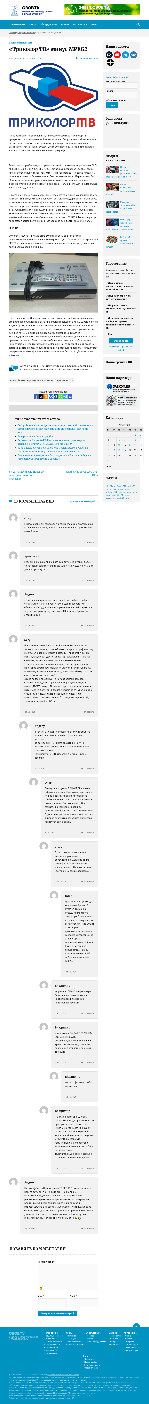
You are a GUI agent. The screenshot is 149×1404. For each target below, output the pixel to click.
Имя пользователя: (116, 81)
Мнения (128, 1338)
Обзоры (90, 1338)
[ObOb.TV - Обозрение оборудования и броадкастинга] (31, 10)
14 (130, 445)
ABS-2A (122, 492)
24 (108, 455)
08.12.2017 (50, 832)
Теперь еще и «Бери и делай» (35, 436)
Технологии (115, 1335)
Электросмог (130, 1347)
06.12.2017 (30, 542)
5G (115, 492)
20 (124, 450)
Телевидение (18, 24)
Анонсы (128, 1335)
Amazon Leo (110, 498)
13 (88, 58)
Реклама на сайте (92, 1365)
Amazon (113, 489)
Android (120, 498)
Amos (127, 495)
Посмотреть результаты (121, 346)
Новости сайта (90, 1362)
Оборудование (48, 24)
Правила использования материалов (63, 1374)
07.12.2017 (30, 626)
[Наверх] (136, 1327)
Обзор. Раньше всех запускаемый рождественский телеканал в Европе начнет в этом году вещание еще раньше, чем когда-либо (55, 429)
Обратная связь (91, 1367)
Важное (65, 24)
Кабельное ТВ (52, 1347)
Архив (121, 349)
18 (114, 450)
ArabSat (109, 492)
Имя (41, 1296)
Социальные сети (75, 1344)
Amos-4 (128, 489)
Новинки (91, 1335)
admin (20, 58)
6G (107, 486)
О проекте (89, 1359)
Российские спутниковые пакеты (31, 380)
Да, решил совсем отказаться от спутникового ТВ (121, 308)
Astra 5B (115, 495)
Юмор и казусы (132, 1350)
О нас (94, 24)
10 (108, 445)
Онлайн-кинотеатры (54, 1341)
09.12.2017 (30, 1229)
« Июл (109, 466)
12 (119, 445)
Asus (119, 486)
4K (112, 485)
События (114, 1338)
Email (73, 1296)
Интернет (72, 1335)
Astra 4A (131, 486)
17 (108, 450)
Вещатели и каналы (20, 42)
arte (127, 498)
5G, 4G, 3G (72, 1338)
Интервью (129, 1341)
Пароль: (110, 91)
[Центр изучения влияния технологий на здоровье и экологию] (102, 14)
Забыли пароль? (121, 77)
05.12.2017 (37, 58)
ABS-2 (120, 489)
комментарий (46, 1262)
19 (119, 450)
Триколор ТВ (65, 380)
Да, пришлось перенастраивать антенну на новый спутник (120, 286)
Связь (32, 24)
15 (135, 445)
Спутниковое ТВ (53, 1344)
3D (107, 489)
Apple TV (130, 492)
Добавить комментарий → (84, 501)
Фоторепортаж (131, 1344)
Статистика (114, 1344)
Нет (110, 334)
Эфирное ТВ (51, 1350)
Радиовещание (74, 1341)
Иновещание (51, 1353)
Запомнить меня (117, 100)
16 (141, 445)
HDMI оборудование (96, 1341)
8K (122, 495)
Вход (108, 77)
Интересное (80, 24)
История (114, 1341)
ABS (124, 486)
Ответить (89, 542)
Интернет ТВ (51, 1338)
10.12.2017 (60, 1013)
